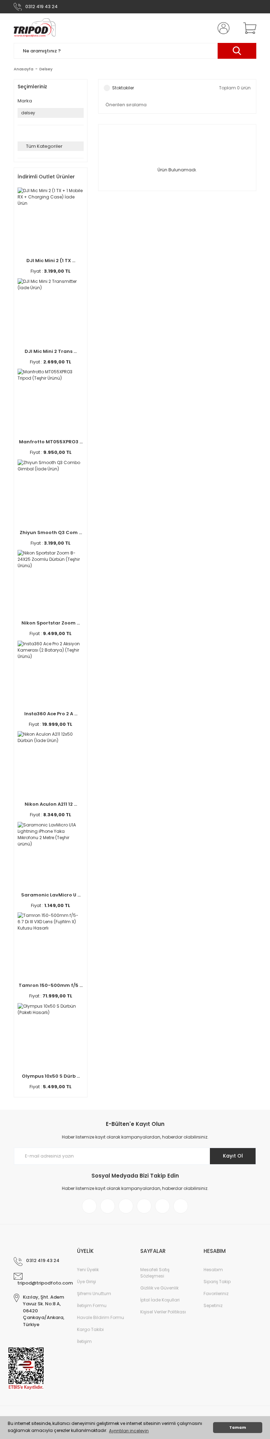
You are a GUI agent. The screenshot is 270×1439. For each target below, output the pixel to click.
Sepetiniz (213, 1305)
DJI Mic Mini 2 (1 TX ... (50, 260)
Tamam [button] (237, 1427)
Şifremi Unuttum (94, 1294)
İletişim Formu (92, 1305)
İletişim (84, 1341)
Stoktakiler (123, 88)
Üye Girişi (86, 1282)
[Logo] (35, 28)
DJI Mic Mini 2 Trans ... (51, 351)
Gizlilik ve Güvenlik (159, 1288)
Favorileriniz (216, 1294)
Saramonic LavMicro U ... (51, 895)
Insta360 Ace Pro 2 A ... (50, 713)
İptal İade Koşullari (160, 1300)
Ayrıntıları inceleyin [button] (129, 1431)
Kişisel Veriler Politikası (163, 1312)
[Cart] (248, 28)
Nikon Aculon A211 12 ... (51, 804)
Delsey (45, 69)
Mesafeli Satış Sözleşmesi (154, 1273)
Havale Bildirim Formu (100, 1317)
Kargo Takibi (90, 1329)
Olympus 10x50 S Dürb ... (51, 1076)
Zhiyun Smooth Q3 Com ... (51, 532)
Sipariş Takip (217, 1282)
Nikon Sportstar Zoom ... (50, 623)
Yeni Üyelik (88, 1270)
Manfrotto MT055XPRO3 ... (51, 441)
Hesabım (213, 1270)
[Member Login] (222, 28)
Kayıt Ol (233, 1155)
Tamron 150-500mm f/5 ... (51, 985)
